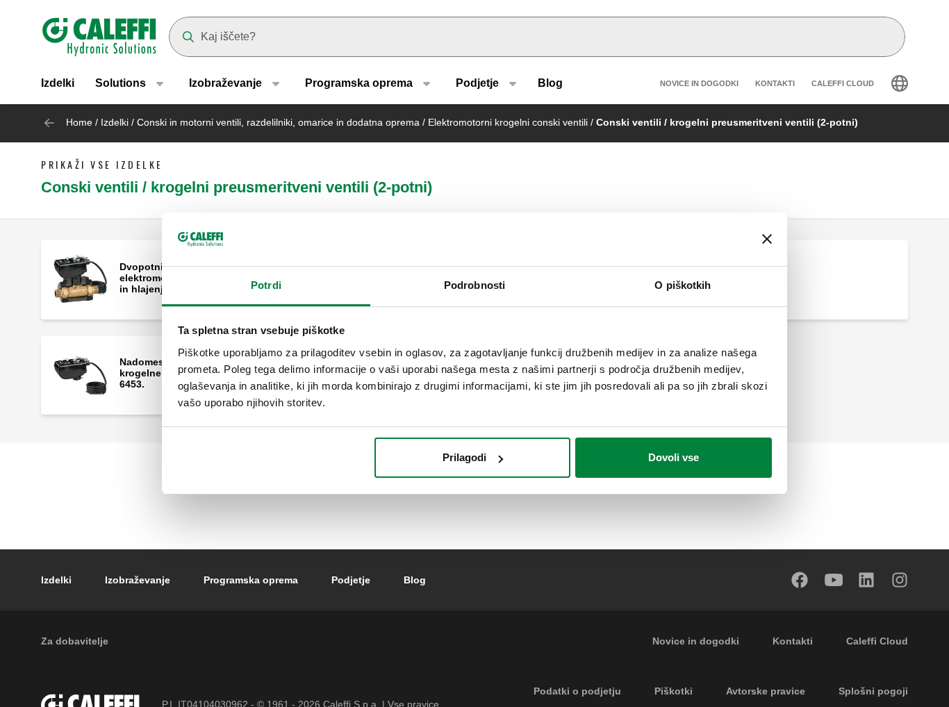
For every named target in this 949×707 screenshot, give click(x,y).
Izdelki (57, 83)
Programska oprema (251, 579)
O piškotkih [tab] (682, 285)
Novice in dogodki (699, 83)
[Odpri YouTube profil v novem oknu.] (834, 580)
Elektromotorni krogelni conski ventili (508, 122)
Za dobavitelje (74, 641)
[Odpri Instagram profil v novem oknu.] (900, 580)
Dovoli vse (673, 457)
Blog (550, 83)
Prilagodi (464, 457)
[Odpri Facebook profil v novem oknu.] (800, 580)
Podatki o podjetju (577, 691)
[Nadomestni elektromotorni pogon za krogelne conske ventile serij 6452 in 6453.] (80, 374)
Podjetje (350, 579)
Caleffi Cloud (842, 83)
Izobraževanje (137, 579)
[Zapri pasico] (767, 239)
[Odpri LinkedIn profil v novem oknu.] (867, 580)
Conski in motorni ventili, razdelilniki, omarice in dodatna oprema (279, 122)
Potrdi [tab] (266, 285)
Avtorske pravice (765, 691)
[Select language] (899, 83)
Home (79, 122)
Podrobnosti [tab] (474, 285)
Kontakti (775, 83)
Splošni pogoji (873, 691)
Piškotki (673, 691)
